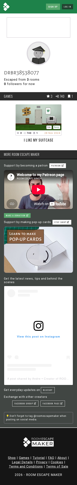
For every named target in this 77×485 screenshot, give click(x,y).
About (62, 458)
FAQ (51, 458)
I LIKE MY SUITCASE (38, 140)
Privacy (42, 462)
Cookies (57, 462)
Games (24, 458)
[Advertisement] (38, 27)
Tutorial (39, 458)
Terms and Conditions (26, 466)
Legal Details (22, 462)
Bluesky (48, 390)
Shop (12, 458)
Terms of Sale (57, 466)
